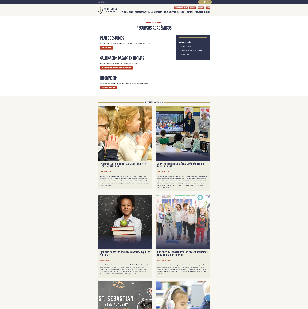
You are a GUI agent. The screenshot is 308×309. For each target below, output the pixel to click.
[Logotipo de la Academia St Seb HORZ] (107, 7)
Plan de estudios (186, 47)
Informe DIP (185, 55)
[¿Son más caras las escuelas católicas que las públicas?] (125, 237)
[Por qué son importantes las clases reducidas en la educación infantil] (183, 237)
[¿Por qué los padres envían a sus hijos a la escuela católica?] (125, 149)
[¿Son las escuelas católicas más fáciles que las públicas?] (183, 149)
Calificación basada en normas (191, 51)
